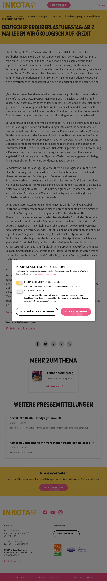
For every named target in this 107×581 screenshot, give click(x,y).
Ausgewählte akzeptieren (37, 311)
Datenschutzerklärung (46, 274)
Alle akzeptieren (76, 311)
